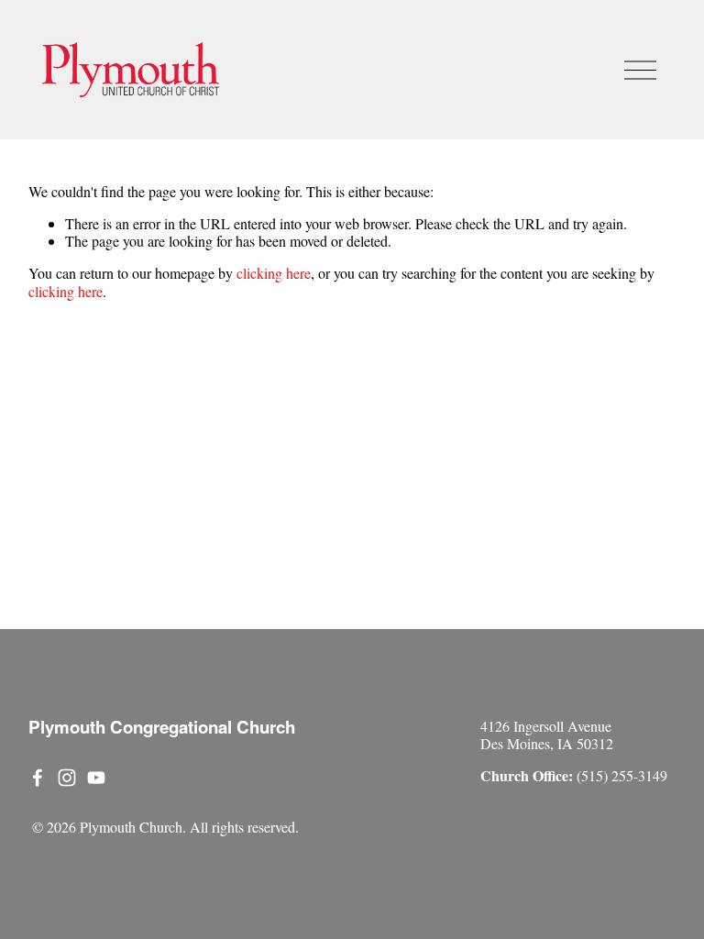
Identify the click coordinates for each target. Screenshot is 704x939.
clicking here (273, 272)
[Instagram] (67, 777)
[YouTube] (96, 777)
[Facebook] (37, 777)
